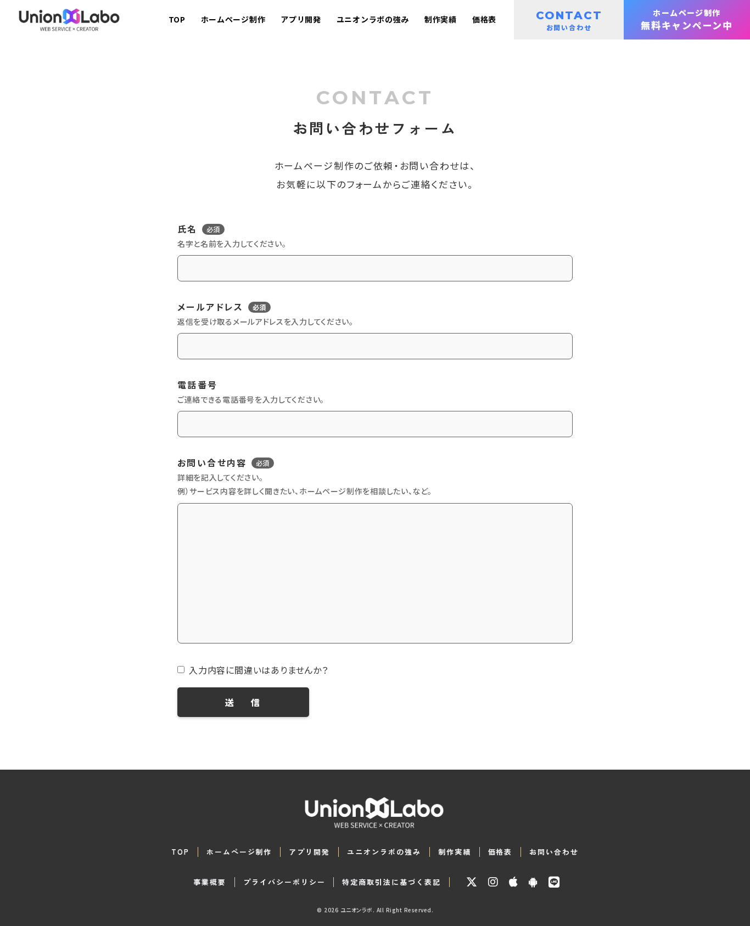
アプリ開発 (309, 852)
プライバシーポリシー (284, 882)
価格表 (500, 852)
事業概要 (209, 882)
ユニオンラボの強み (384, 852)
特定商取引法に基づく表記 (391, 882)
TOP (180, 852)
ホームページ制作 (239, 852)
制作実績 (454, 852)
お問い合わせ (554, 852)
